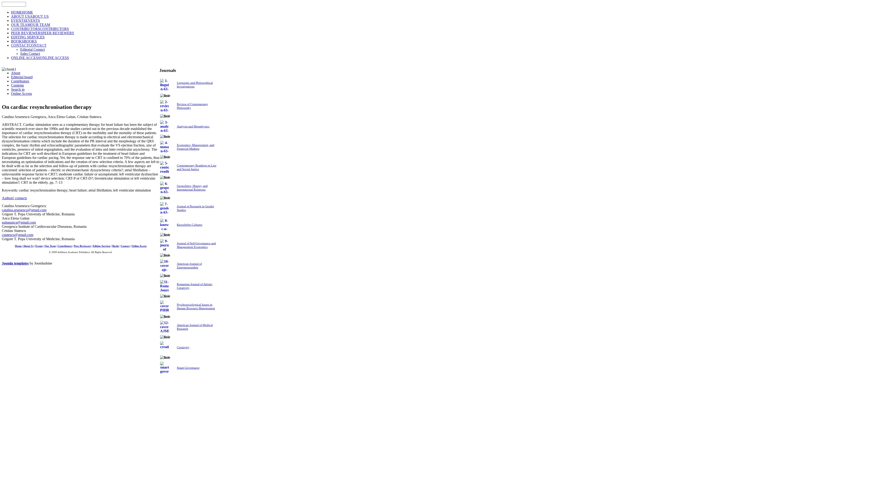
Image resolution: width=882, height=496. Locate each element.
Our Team (50, 246)
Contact (125, 246)
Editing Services (101, 246)
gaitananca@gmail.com (19, 222)
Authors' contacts (14, 198)
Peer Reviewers (82, 246)
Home (18, 246)
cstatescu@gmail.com (17, 235)
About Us (28, 246)
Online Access (139, 246)
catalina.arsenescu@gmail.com (24, 210)
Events (39, 246)
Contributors (65, 246)
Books (115, 246)
